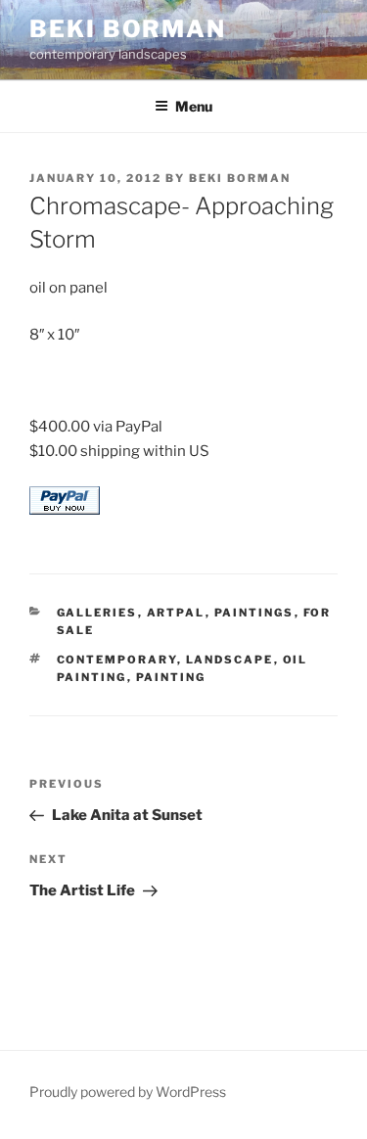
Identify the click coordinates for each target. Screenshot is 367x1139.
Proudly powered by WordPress (127, 1091)
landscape (230, 659)
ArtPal (176, 612)
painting (171, 677)
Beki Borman (127, 29)
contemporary (117, 659)
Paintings (254, 612)
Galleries (97, 612)
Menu (193, 106)
